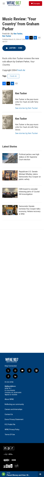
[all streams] (41, 474)
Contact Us (9, 414)
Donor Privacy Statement (14, 419)
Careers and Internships (13, 409)
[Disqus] (22, 261)
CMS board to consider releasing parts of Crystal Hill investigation (29, 191)
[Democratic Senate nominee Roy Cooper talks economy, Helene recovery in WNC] (10, 210)
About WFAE (9, 399)
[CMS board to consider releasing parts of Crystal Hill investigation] (10, 193)
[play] (3, 474)
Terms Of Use (10, 434)
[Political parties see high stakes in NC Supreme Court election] (10, 158)
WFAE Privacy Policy (12, 429)
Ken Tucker (18, 33)
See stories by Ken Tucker (26, 108)
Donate (36, 3)
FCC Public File (10, 424)
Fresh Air (21, 70)
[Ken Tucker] (7, 97)
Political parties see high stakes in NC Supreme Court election (29, 157)
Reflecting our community (14, 404)
